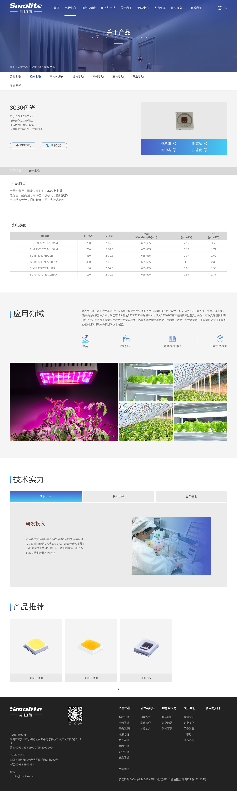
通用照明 (78, 76)
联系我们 (196, 8)
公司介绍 (189, 717)
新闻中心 (143, 8)
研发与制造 (88, 8)
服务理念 (167, 717)
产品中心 (70, 8)
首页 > (13, 66)
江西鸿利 (189, 740)
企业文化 (189, 722)
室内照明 (118, 76)
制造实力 (145, 728)
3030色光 (49, 66)
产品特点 (15, 170)
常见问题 (167, 722)
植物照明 (35, 76)
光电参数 (34, 170)
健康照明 (15, 85)
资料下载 (167, 728)
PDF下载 (25, 145)
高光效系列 (57, 76)
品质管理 (145, 722)
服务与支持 (108, 8)
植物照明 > (37, 66)
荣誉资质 (189, 728)
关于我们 (126, 8)
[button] (118, 689)
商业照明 (138, 76)
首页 (56, 8)
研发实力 (145, 717)
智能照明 (15, 76)
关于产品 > (24, 66)
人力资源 (160, 8)
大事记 (188, 734)
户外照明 (98, 76)
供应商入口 (178, 8)
